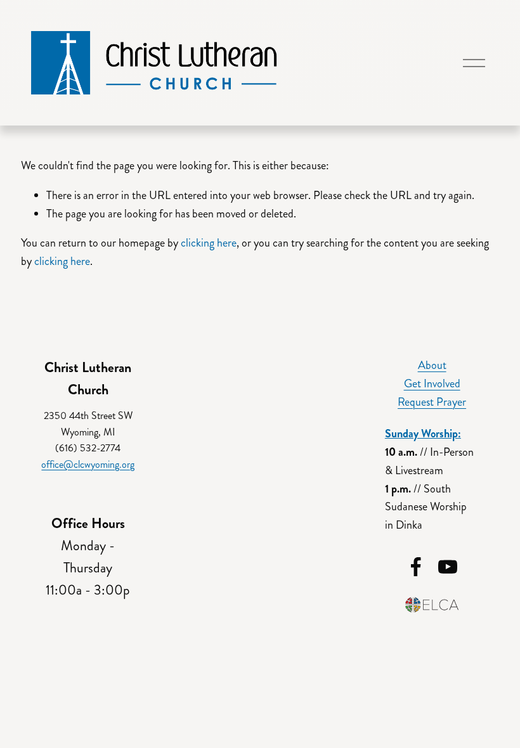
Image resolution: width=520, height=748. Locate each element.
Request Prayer (432, 402)
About (432, 365)
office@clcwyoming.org (87, 464)
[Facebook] (416, 567)
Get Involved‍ (432, 383)
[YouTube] (448, 567)
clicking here (209, 243)
